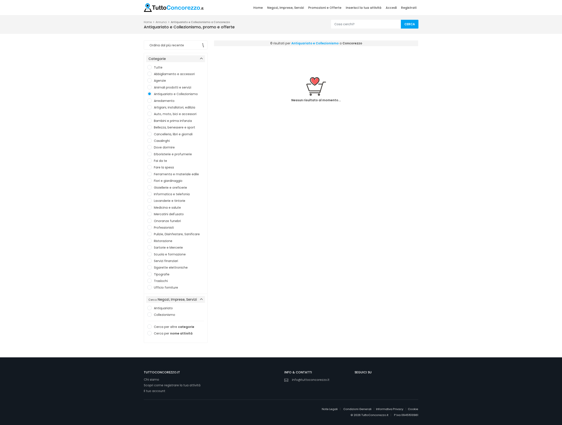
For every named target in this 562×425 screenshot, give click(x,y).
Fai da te (160, 161)
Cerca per (173, 333)
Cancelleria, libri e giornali (173, 134)
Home (258, 7)
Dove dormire (164, 147)
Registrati (408, 7)
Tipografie (161, 274)
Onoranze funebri (167, 221)
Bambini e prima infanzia (173, 121)
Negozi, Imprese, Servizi (285, 7)
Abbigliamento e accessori (174, 74)
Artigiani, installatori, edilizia (174, 107)
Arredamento (164, 101)
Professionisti (164, 227)
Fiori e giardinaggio (168, 181)
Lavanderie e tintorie (169, 201)
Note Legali (330, 409)
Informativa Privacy (389, 409)
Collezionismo (164, 315)
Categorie (157, 58)
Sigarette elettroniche (171, 267)
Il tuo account (154, 391)
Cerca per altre (174, 327)
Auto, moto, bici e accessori (175, 114)
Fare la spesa (164, 167)
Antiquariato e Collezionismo (176, 94)
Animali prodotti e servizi (172, 87)
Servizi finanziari (166, 261)
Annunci (161, 22)
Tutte (158, 67)
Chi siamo (151, 380)
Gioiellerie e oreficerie (170, 187)
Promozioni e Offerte (324, 7)
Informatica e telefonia (172, 194)
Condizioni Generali (357, 409)
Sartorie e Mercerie (168, 247)
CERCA (409, 24)
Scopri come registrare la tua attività (172, 385)
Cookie (413, 409)
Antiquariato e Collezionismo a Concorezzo (200, 22)
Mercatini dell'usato (169, 214)
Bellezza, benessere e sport (174, 127)
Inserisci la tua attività (363, 7)
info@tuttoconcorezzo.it (311, 380)
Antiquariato (163, 308)
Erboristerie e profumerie (173, 154)
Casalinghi (162, 141)
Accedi (391, 7)
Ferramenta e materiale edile (176, 174)
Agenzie (160, 80)
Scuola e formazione (170, 254)
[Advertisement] (316, 58)
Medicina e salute (167, 207)
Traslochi (161, 281)
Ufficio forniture (166, 287)
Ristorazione (163, 241)
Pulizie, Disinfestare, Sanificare (177, 234)
